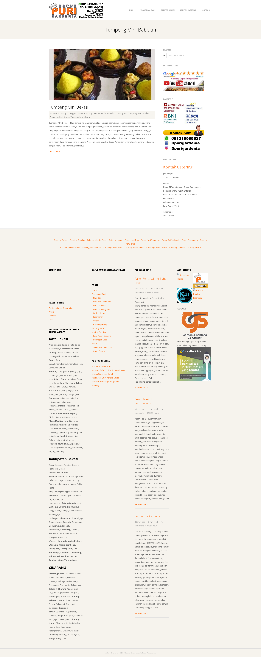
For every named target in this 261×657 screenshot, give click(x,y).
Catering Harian (115, 240)
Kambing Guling (100, 324)
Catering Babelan (77, 240)
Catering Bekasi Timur (134, 247)
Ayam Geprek (99, 351)
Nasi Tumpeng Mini (101, 309)
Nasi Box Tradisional (102, 301)
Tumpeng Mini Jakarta (80, 117)
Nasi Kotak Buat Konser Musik (105, 377)
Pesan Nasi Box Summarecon (145, 401)
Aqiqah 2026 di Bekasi (101, 366)
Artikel (51, 312)
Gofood (206, 10)
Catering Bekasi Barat (113, 247)
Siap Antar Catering (147, 516)
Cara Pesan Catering (102, 336)
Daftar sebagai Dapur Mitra (61, 308)
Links (51, 319)
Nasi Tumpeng (59, 113)
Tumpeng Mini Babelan (138, 113)
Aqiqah (96, 320)
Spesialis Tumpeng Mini (117, 113)
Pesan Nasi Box (132, 240)
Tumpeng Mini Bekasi (68, 107)
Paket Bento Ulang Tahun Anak (151, 280)
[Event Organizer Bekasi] (184, 290)
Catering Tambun (177, 247)
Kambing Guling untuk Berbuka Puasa (108, 370)
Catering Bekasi (61, 240)
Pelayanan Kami (147, 10)
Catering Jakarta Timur (97, 240)
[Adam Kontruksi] (184, 275)
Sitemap (52, 315)
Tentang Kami (168, 10)
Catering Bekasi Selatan (156, 247)
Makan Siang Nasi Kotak (102, 374)
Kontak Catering (188, 10)
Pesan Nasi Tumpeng (150, 240)
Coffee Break (99, 313)
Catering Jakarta (194, 247)
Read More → (56, 151)
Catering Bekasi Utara (91, 247)
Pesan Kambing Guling (70, 247)
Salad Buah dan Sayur (102, 347)
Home (131, 10)
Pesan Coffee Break (170, 240)
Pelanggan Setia (100, 339)
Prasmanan (98, 317)
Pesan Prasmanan (190, 240)
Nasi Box (97, 298)
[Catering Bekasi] (200, 275)
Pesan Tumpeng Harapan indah (92, 113)
